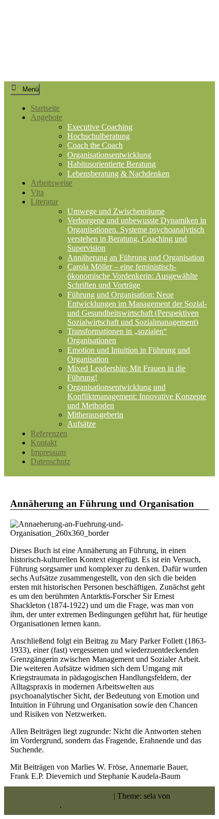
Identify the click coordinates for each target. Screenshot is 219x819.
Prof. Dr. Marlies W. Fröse (103, 32)
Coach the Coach (95, 145)
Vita (37, 192)
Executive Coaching (99, 127)
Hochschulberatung (98, 136)
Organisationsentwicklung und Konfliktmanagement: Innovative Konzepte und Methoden (136, 396)
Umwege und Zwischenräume (116, 211)
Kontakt (44, 442)
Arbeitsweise (51, 182)
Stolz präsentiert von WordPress (60, 796)
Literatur (44, 201)
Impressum (48, 452)
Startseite (45, 108)
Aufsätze (81, 423)
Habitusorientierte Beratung (111, 164)
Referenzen (49, 433)
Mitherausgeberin (95, 414)
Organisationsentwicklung (109, 154)
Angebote (46, 117)
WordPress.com (34, 805)
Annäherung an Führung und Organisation (135, 257)
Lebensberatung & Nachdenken (118, 173)
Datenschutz (50, 461)
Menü (30, 89)
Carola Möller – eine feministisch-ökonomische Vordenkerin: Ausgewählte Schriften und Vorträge (132, 275)
